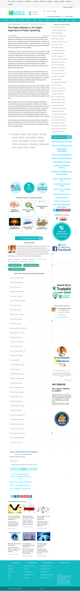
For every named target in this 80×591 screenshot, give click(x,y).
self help (14, 144)
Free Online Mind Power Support (17, 405)
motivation (15, 141)
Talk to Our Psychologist (15, 323)
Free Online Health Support (16, 383)
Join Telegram (34, 14)
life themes (22, 137)
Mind (62, 20)
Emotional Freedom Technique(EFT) (18, 328)
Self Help (14, 20)
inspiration (35, 134)
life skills (14, 137)
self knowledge (34, 144)
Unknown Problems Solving (62, 167)
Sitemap (41, 588)
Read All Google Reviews (61, 317)
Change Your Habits (16, 269)
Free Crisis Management (62, 155)
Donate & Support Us (62, 201)
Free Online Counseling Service (17, 282)
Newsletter (10, 566)
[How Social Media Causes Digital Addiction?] (43, 540)
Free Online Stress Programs (16, 355)
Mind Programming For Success (17, 332)
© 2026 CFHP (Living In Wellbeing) (14, 588)
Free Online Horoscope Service (17, 419)
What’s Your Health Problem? (16, 387)
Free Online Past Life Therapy (16, 428)
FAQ (9, 577)
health (29, 134)
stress (14, 147)
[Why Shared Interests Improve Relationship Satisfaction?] (14, 513)
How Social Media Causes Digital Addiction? (42, 545)
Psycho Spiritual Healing (15, 305)
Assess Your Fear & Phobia (16, 346)
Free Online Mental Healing (16, 319)
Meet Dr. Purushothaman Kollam (17, 437)
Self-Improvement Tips (16, 24)
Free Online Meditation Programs (17, 364)
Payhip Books (15, 261)
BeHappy (55, 20)
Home (9, 1)
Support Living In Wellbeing (47, 574)
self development (24, 141)
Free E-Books (32, 261)
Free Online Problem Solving (16, 396)
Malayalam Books (23, 261)
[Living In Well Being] (17, 14)
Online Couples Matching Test (61, 179)
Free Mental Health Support (16, 401)
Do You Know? (20, 1)
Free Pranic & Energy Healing (16, 341)
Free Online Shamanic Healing (17, 373)
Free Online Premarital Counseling (17, 300)
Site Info (13, 1)
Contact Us (10, 4)
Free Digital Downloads (20, 489)
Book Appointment (31, 265)
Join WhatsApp (34, 12)
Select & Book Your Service (16, 442)
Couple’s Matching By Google (62, 185)
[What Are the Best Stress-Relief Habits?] (29, 513)
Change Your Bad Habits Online (17, 291)
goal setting (15, 134)
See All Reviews (62, 315)
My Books (10, 259)
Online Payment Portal (61, 194)
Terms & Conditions (45, 577)
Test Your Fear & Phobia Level (62, 190)
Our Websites (28, 1)
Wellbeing (21, 20)
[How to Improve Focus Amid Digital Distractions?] (43, 513)
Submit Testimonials (29, 574)
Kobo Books (39, 259)
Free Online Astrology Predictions (17, 415)
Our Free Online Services (20, 482)
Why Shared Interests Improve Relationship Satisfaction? (14, 518)
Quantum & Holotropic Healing (17, 314)
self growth (41, 141)
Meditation (47, 20)
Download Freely (28, 571)
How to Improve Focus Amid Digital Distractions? (43, 518)
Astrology (26, 568)
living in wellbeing (31, 137)
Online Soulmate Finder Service (17, 424)
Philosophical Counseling (61, 150)
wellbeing (26, 147)
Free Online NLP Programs (16, 410)
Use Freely (56, 1)
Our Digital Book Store (46, 566)
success (19, 147)
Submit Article (15, 265)
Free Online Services (29, 566)
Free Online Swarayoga (15, 369)
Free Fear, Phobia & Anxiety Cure (17, 351)
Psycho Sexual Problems (62, 158)
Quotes (68, 20)
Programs (10, 568)
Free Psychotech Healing (15, 309)
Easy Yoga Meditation (15, 360)
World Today (42, 1)
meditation (41, 137)
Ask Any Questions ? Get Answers (18, 433)
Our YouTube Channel (46, 568)
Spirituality (49, 1)
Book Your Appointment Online (17, 277)
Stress (34, 20)
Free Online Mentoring (62, 162)
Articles (73, 20)
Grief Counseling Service (62, 145)
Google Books (25, 259)
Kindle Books (32, 259)
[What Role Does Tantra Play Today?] (14, 540)
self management (44, 144)
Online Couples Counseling (16, 296)
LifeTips (40, 20)
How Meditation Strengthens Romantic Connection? (28, 545)
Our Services (35, 1)
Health (28, 20)
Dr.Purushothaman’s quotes (62, 371)
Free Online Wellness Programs (17, 392)
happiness (23, 134)
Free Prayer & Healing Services (17, 378)
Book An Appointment (20, 485)
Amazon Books (17, 259)
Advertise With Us (62, 198)
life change (43, 134)
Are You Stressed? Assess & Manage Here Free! (20, 476)
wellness (32, 147)
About (9, 574)
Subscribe (23, 469)
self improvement (23, 144)
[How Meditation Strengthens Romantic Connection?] (29, 540)
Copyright (26, 577)
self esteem (34, 141)
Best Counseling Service (15, 287)
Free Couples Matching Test (16, 337)
